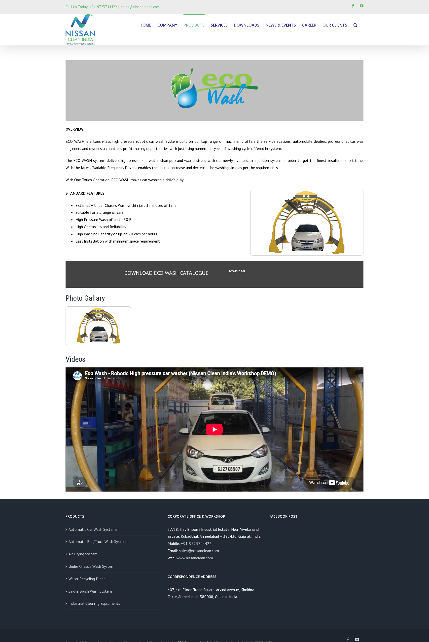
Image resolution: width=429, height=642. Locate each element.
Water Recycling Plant (87, 578)
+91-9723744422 (196, 543)
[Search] (355, 24)
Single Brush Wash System (90, 591)
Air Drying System (83, 553)
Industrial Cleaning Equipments (94, 603)
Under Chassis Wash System (91, 566)
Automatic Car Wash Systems (93, 529)
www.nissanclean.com (195, 557)
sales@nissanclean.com (140, 6)
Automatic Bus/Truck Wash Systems (98, 541)
